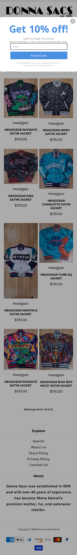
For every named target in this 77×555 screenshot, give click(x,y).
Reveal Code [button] (39, 55)
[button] (72, 21)
